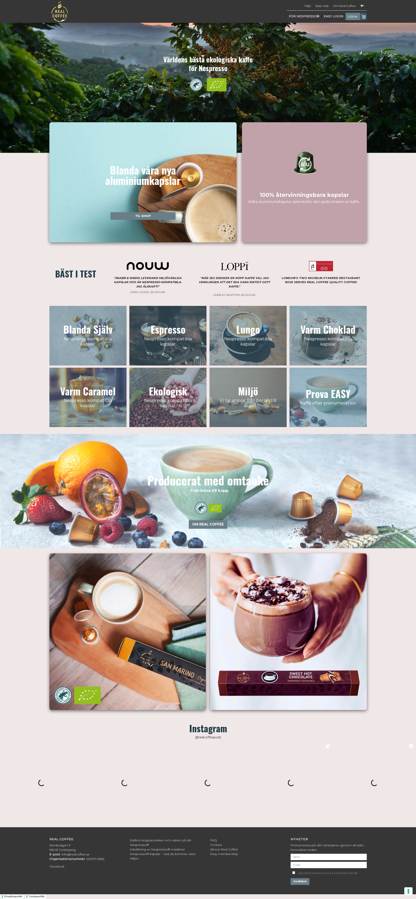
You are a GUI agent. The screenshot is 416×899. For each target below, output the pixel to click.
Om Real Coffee (344, 6)
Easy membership (224, 854)
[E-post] (329, 865)
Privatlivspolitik (13, 896)
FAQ (213, 840)
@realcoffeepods (208, 737)
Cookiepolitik (36, 896)
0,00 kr (353, 16)
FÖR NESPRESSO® (304, 16)
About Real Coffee (224, 849)
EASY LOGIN (333, 16)
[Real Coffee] (58, 11)
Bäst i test (322, 6)
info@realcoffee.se (75, 854)
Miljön (134, 858)
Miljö (308, 6)
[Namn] (329, 857)
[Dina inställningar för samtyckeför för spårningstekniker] (408, 891)
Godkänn (300, 881)
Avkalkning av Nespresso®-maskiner (157, 849)
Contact (216, 845)
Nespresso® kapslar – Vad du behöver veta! (162, 854)
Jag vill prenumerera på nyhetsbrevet (332, 872)
